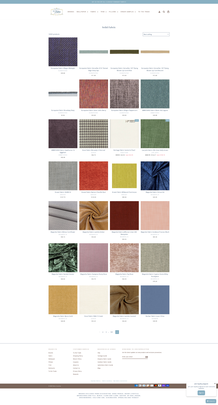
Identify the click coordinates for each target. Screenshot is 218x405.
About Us (76, 365)
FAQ (99, 353)
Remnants (52, 368)
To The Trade (144, 12)
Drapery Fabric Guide (104, 359)
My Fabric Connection (120, 381)
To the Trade (53, 371)
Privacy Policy (77, 371)
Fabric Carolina (107, 381)
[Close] (215, 384)
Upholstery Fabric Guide (105, 365)
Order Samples (127, 12)
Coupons (76, 362)
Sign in (201, 393)
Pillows (113, 12)
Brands (71, 12)
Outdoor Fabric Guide (104, 362)
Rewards (76, 374)
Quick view (63, 64)
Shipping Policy (78, 356)
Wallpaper (82, 12)
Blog (99, 368)
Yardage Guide (102, 356)
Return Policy (77, 359)
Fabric (94, 12)
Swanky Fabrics (95, 381)
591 (112, 332)
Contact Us (76, 368)
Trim (103, 12)
